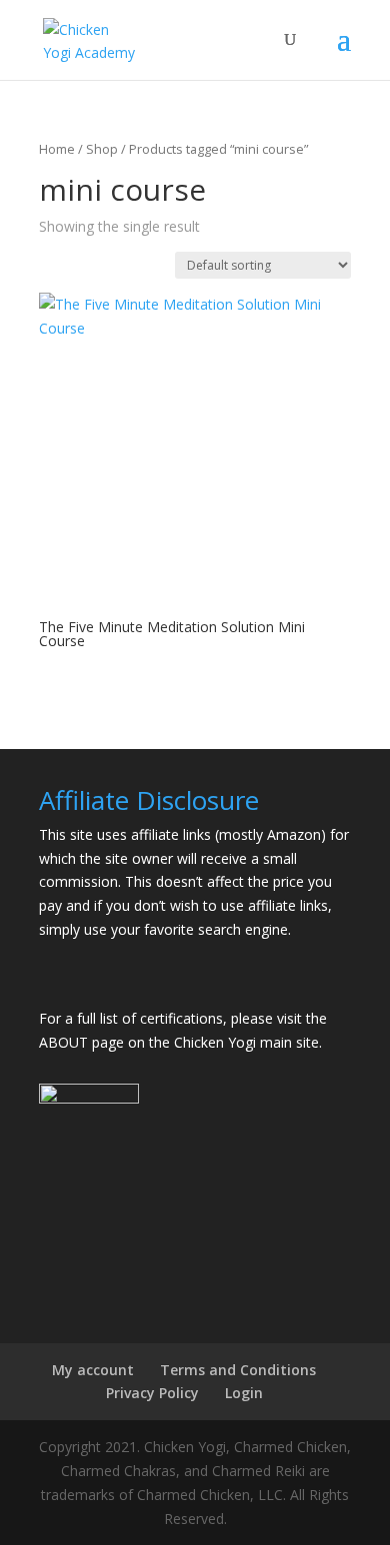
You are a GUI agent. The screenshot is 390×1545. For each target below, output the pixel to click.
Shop (102, 149)
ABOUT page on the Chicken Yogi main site (179, 1042)
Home (57, 149)
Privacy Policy (152, 1392)
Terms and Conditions (238, 1369)
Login (244, 1392)
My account (93, 1369)
